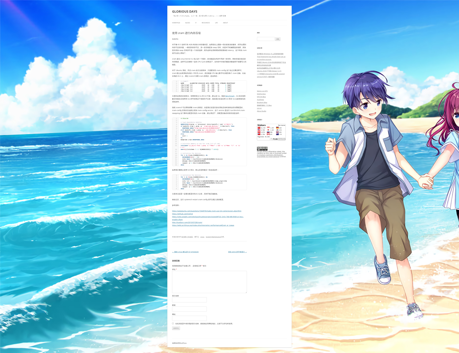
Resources (206, 23)
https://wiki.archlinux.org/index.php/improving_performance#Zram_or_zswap (203, 225)
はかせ (259, 108)
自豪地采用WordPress (179, 343)
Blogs (187, 23)
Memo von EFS (262, 91)
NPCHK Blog (261, 97)
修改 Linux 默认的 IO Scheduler (185, 252)
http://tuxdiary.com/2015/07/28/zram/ (187, 222)
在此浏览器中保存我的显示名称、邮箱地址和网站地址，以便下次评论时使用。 (204, 323)
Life (216, 23)
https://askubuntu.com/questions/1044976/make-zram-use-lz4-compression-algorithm (206, 211)
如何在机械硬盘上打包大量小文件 (268, 68)
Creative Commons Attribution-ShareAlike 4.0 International (270, 156)
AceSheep (260, 100)
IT (196, 23)
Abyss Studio (261, 111)
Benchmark (229, 96)
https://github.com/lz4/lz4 (182, 214)
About (225, 23)
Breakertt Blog (262, 102)
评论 (174, 269)
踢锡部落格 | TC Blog (264, 105)
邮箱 (173, 305)
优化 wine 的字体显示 (237, 252)
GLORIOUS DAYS (184, 11)
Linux (202, 237)
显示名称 (175, 296)
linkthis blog (261, 94)
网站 (173, 314)
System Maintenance (213, 237)
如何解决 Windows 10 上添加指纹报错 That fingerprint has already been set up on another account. (271, 57)
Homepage (176, 23)
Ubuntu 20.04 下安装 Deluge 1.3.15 (269, 71)
